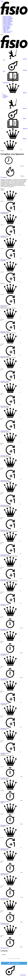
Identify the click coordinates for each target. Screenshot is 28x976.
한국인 (4, 32)
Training (24, 118)
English (4, 16)
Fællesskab (8, 27)
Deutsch (5, 17)
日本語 (4, 30)
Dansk (4, 27)
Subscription (3, 212)
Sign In (2, 1)
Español (4, 20)
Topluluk (8, 28)
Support (4, 97)
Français (5, 18)
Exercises (25, 108)
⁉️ (4, 177)
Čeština (4, 23)
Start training (23, 974)
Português (5, 21)
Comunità (8, 22)
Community (9, 16)
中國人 (4, 29)
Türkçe (4, 28)
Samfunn (8, 25)
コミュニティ (10, 30)
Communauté (9, 18)
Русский (5, 24)
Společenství (9, 23)
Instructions (25, 128)
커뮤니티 (9, 32)
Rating (4, 94)
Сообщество (10, 24)
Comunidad (9, 20)
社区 (8, 29)
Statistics (25, 92)
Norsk (4, 25)
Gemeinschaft (9, 17)
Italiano (4, 22)
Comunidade (10, 21)
